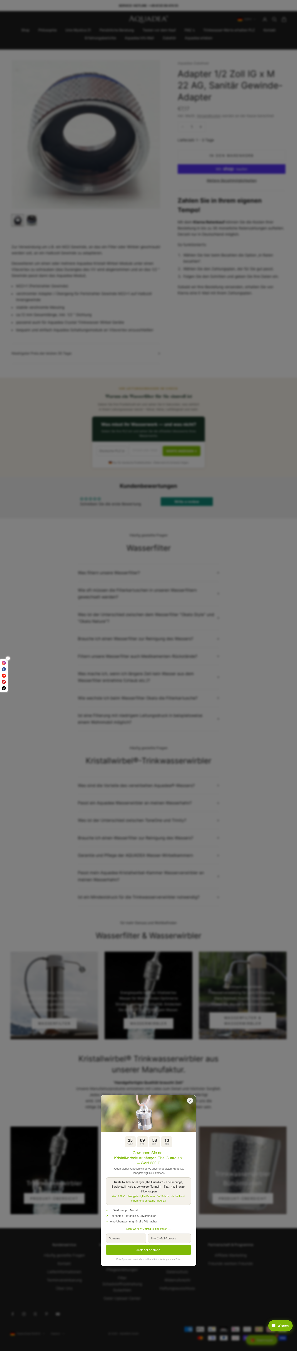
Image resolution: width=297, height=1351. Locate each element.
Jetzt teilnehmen (149, 1250)
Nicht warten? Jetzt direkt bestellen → (148, 1228)
